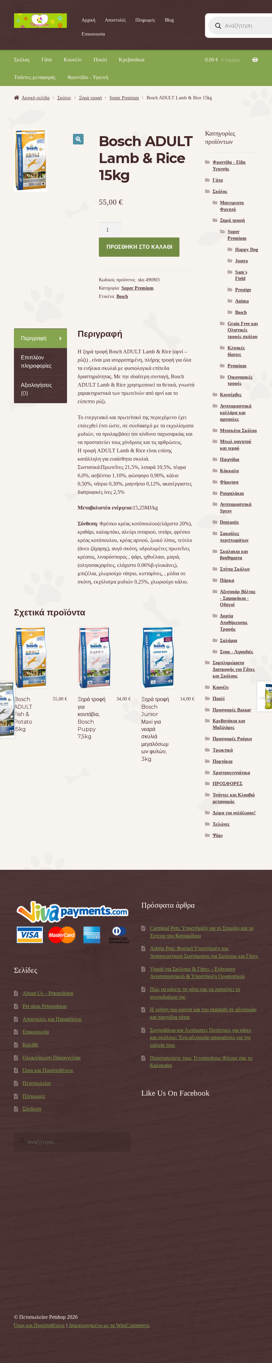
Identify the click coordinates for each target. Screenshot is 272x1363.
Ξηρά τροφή (90, 97)
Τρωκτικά (223, 750)
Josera (241, 260)
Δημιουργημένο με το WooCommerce (109, 1325)
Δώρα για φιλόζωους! (234, 812)
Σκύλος (22, 59)
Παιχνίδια (229, 459)
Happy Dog (246, 249)
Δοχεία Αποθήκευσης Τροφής (233, 622)
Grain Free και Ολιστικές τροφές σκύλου (243, 330)
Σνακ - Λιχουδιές (236, 651)
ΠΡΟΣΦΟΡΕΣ (227, 783)
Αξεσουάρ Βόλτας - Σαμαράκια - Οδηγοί (237, 598)
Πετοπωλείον (37, 1083)
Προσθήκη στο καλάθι (139, 247)
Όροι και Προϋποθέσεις (48, 1070)
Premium (237, 365)
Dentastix (229, 522)
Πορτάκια (223, 761)
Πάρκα (227, 580)
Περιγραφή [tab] (33, 338)
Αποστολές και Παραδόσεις (52, 1019)
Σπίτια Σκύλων (235, 569)
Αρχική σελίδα (35, 97)
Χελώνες (221, 824)
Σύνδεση (32, 1109)
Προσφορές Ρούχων (232, 738)
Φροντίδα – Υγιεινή (87, 77)
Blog (169, 20)
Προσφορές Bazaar (232, 709)
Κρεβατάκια (131, 59)
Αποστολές (115, 20)
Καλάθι (30, 1044)
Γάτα (46, 59)
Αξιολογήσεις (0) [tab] (36, 389)
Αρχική (88, 20)
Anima (242, 301)
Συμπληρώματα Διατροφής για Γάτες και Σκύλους (234, 669)
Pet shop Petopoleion (45, 1006)
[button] (78, 139)
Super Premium (124, 97)
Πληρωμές (145, 20)
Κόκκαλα (229, 470)
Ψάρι (218, 835)
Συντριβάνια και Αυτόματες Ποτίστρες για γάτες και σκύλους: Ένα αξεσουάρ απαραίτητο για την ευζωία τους (200, 1037)
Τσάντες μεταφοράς (34, 77)
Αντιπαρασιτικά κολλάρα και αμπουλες (235, 413)
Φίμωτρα (229, 482)
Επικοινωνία (93, 34)
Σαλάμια (228, 640)
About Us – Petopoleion (48, 993)
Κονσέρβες (230, 394)
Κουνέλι (73, 59)
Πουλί (100, 59)
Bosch (122, 296)
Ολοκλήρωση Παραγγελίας (52, 1057)
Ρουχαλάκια (232, 493)
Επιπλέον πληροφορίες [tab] (36, 361)
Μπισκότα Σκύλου (238, 430)
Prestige (243, 289)
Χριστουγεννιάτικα (231, 772)
